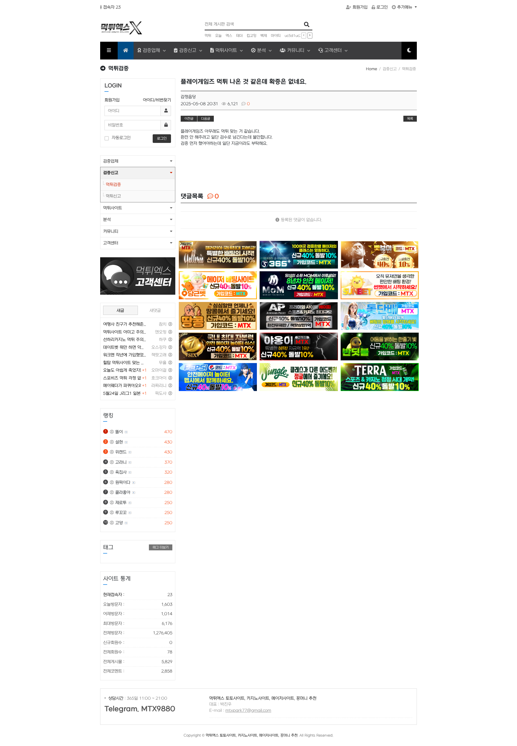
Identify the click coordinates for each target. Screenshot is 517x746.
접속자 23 (112, 7)
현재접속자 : (137, 594)
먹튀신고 (113, 196)
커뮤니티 (295, 50)
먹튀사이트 (226, 50)
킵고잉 (251, 36)
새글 (120, 310)
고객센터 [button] (110, 243)
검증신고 (187, 50)
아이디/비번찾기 (157, 100)
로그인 (382, 7)
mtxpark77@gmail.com (248, 710)
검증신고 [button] (110, 172)
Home (371, 69)
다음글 (205, 119)
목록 (410, 119)
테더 (239, 36)
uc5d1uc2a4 (295, 36)
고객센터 (333, 50)
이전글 (188, 119)
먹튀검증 (113, 184)
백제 (263, 36)
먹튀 (208, 36)
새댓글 (155, 310)
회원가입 (360, 7)
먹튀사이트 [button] (112, 208)
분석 (261, 50)
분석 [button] (107, 219)
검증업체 (151, 50)
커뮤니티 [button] (110, 231)
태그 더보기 (161, 547)
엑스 (229, 36)
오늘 (218, 36)
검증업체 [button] (110, 161)
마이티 (276, 36)
